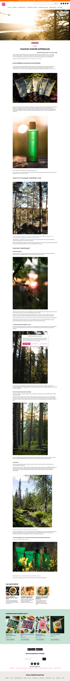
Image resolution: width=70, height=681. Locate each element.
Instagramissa (30, 575)
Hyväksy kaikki (26, 343)
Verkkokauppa (52, 7)
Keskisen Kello (48, 677)
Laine (54, 677)
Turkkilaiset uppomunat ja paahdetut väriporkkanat (27, 597)
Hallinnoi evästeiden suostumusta (46, 668)
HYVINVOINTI (35, 43)
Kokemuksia (30, 668)
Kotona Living (35, 677)
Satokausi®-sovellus (32, 7)
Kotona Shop (41, 677)
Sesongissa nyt (22, 7)
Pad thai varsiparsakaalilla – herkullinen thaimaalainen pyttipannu (42, 597)
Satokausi (58, 677)
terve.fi (63, 677)
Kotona (29, 677)
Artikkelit (14, 7)
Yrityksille (36, 668)
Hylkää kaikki (35, 343)
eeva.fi (11, 677)
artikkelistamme (52, 68)
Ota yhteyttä (12, 668)
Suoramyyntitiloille (43, 7)
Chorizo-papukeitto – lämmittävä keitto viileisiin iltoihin (12, 597)
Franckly (24, 677)
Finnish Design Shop (18, 677)
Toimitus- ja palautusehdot (21, 668)
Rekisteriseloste (57, 668)
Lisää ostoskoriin (10, 639)
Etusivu (9, 7)
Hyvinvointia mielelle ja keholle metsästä (33, 58)
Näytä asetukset (43, 343)
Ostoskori (59, 7)
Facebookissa (37, 575)
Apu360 (7, 677)
